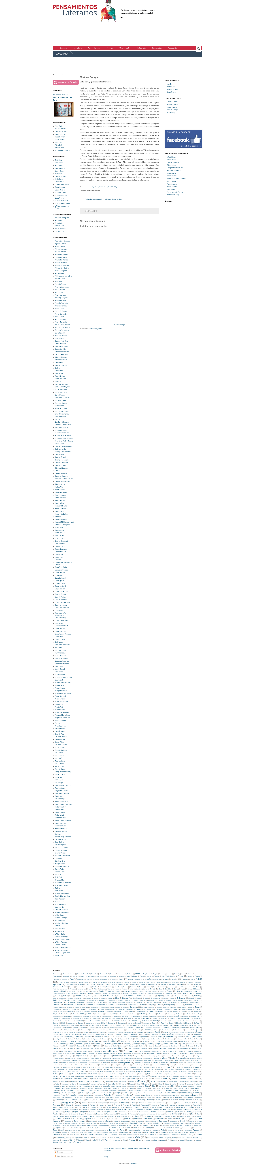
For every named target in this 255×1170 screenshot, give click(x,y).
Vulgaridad (147, 1140)
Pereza (88, 1095)
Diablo (63, 1023)
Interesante (164, 1062)
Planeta (158, 1097)
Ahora (142, 976)
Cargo (92, 995)
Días (177, 1025)
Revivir (167, 1114)
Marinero (183, 1071)
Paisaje (63, 1090)
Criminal (183, 1009)
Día (171, 1025)
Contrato (69, 1007)
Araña (87, 984)
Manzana (148, 1071)
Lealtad (77, 1067)
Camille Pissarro (173, 162)
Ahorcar (149, 976)
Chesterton (59, 363)
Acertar (163, 974)
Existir (180, 1037)
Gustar (64, 1048)
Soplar (64, 1125)
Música (141, 1081)
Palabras (81, 1091)
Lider (54, 1069)
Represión (197, 1111)
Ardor (107, 984)
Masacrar (197, 1071)
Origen (139, 1088)
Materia (73, 1074)
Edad (184, 1025)
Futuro (174, 1043)
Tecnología (148, 1128)
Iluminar (191, 1053)
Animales (142, 982)
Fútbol (55, 1046)
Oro (159, 1088)
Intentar (155, 1062)
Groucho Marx (172, 107)
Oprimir (90, 1088)
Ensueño (138, 1030)
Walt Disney (171, 113)
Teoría (62, 1130)
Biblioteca (196, 989)
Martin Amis (59, 707)
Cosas (197, 1007)
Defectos (142, 1014)
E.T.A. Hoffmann (61, 390)
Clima (198, 998)
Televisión (169, 1128)
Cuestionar (117, 1011)
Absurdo (94, 974)
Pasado (159, 1091)
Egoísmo (67, 1027)
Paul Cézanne (172, 184)
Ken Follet (58, 647)
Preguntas (68, 1102)
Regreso (91, 1111)
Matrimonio (83, 1074)
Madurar (179, 1069)
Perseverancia (184, 1095)
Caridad (98, 995)
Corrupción (182, 1007)
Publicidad (63, 1107)
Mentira (62, 1076)
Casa (113, 995)
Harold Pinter (60, 490)
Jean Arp (58, 560)
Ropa (92, 1116)
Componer (187, 1000)
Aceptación (146, 974)
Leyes (153, 1067)
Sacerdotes (158, 1116)
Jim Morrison (59, 182)
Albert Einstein (60, 129)
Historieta (96, 1051)
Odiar (147, 1086)
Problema (56, 1105)
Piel (134, 1097)
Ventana (183, 1134)
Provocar (163, 1105)
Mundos (108, 1081)
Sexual (116, 1121)
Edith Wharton (60, 395)
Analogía (94, 982)
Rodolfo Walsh (60, 826)
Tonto (163, 1130)
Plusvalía (199, 1097)
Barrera (117, 989)
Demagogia (66, 1016)
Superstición (198, 1125)
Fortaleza (79, 1043)
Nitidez (160, 1084)
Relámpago (123, 1111)
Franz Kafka (59, 444)
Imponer (107, 1056)
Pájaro (100, 1107)
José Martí (59, 610)
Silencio (183, 1121)
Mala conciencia (73, 1071)
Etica (105, 1036)
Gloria (114, 1046)
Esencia (199, 1032)
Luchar (105, 1069)
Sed (80, 1118)
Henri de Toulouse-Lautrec (176, 179)
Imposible (127, 1056)
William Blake (60, 934)
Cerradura (62, 998)
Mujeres (89, 1082)
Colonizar (102, 1000)
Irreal (115, 1065)
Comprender (57, 1002)
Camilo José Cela (61, 341)
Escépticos (190, 1032)
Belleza (152, 989)
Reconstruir (119, 1109)
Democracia (95, 1016)
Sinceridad (58, 1123)
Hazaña (144, 1048)
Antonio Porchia (61, 306)
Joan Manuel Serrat (62, 184)
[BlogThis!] (89, 211)
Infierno (164, 1058)
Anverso (182, 982)
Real (198, 1107)
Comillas (160, 1000)
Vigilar (168, 1137)
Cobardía (66, 1000)
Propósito (135, 1105)
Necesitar (122, 1084)
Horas (172, 1051)
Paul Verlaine (60, 761)
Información (182, 1058)
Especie (91, 1034)
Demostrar (125, 1016)
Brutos (154, 991)
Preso (134, 1103)
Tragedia (72, 1132)
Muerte (64, 1081)
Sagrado (167, 1116)
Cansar (176, 993)
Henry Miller (59, 503)
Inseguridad (148, 1060)
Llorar (76, 1069)
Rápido (125, 1116)
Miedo (144, 1076)
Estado (188, 1034)
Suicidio (179, 1125)
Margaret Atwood (61, 691)
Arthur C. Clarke (61, 311)
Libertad (166, 1067)
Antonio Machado (61, 303)
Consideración (120, 1005)
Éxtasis (76, 1142)
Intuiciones (76, 1065)
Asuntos (78, 987)
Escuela (182, 1032)
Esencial (58, 1034)
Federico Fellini (172, 105)
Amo (192, 979)
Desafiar (169, 1016)
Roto (105, 1116)
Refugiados (59, 1111)
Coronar (151, 1007)
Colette (57, 368)
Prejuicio (84, 1103)
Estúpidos (88, 1037)
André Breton (60, 290)
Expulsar (122, 1039)
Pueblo (71, 1107)
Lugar (113, 1069)
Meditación (133, 1074)
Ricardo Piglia (60, 799)
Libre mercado (187, 1067)
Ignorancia (173, 1054)
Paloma (91, 1090)
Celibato (175, 995)
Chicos (96, 998)
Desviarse (173, 1021)
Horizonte (180, 1051)
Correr (165, 1007)
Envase (188, 1030)
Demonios (115, 1016)
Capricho (58, 995)
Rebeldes (84, 1109)
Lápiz (145, 1069)
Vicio (117, 1137)
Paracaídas (112, 1090)
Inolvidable (138, 1060)
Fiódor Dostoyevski (62, 433)
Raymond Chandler (62, 793)
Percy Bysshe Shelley (63, 772)
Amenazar (156, 979)
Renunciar (179, 1111)
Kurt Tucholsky (60, 650)
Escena (120, 1032)
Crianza (167, 1009)
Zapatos (174, 1140)
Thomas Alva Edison (62, 150)
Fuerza (150, 1044)
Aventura (73, 989)
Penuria (55, 1095)
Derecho (145, 1016)
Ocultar (139, 1086)
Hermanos (153, 1048)
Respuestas (123, 1114)
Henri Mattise (171, 173)
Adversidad (90, 976)
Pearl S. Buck (60, 769)
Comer (128, 1000)
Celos (182, 995)
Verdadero (60, 1137)
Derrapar (154, 1016)
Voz (140, 1140)
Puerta (79, 1107)
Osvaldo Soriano (61, 745)
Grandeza (174, 1046)
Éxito (69, 1142)
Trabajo (56, 1132)
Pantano (104, 1090)
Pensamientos (185, 1093)
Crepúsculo (149, 1009)
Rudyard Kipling (61, 831)
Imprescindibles (148, 1056)
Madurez (188, 1069)
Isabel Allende (60, 533)
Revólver (185, 1114)
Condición (130, 1002)
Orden (115, 1088)
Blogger (134, 1164)
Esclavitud (140, 1032)
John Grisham (60, 573)
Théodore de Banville (63, 883)
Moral (150, 1079)
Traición (80, 1132)
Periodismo (127, 1095)
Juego (141, 1065)
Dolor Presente (116, 1025)
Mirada (197, 1076)
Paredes (138, 1090)
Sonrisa (197, 1123)
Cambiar (96, 993)
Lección (84, 1067)
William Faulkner (61, 942)
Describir (137, 1018)
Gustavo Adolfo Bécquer (64, 479)
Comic (143, 1000)
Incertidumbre (59, 1058)
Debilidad (89, 1014)
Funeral (165, 1043)
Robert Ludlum (60, 807)
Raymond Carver (61, 791)
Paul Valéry (59, 758)
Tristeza (154, 1132)
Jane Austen (59, 557)
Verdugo (69, 1137)
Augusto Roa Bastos (62, 327)
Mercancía (90, 1076)
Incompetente (71, 1058)
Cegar (153, 995)
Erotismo (72, 1032)
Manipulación (130, 1071)
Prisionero (170, 1103)
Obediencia (88, 1086)
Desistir (55, 1021)
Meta (121, 1076)
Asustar (94, 987)
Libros (196, 1067)
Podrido (118, 1100)
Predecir (197, 1100)
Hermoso (163, 1048)
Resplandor (90, 1114)
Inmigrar (94, 1060)
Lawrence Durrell (61, 658)
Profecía (84, 1105)
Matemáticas (64, 1074)
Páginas (93, 1107)
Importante (117, 1056)
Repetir (188, 1111)
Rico (198, 1114)
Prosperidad (145, 1105)
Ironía (109, 1065)
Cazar (147, 995)
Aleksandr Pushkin (62, 265)
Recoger (100, 1109)
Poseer (158, 1100)
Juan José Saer (60, 631)
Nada (200, 1081)
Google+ (107, 1157)
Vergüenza (77, 1137)
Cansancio (168, 993)
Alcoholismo (171, 976)
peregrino (190, 1140)
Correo (159, 1007)
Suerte (129, 1125)
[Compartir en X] (92, 211)
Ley (139, 1067)
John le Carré (60, 583)
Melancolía (150, 1074)
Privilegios (188, 1103)
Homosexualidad (143, 1051)
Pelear (111, 1093)
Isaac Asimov (60, 530)
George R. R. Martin (62, 460)
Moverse (55, 1081)
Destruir (155, 1021)
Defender (152, 1014)
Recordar (128, 1109)
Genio (90, 1046)
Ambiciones (138, 979)
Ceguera (160, 995)
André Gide (59, 292)
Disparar (55, 1025)
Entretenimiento (167, 1030)
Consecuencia (100, 1005)
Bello (160, 989)
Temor (177, 1128)
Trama (97, 1132)
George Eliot (59, 454)
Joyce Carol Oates (61, 620)
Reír (192, 1114)
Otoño (181, 1088)
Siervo (147, 1121)
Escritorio (174, 1032)
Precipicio (189, 1100)
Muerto (73, 1081)
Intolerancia (56, 1065)
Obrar (125, 1086)
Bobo (80, 991)
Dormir (134, 1025)
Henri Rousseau (172, 176)
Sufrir (164, 1125)
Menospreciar (180, 1074)
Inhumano (67, 1060)
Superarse (187, 1125)
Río (131, 1116)
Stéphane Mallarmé (62, 866)
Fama (198, 1039)
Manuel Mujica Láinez (63, 683)
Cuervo (109, 1011)
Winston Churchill (61, 950)
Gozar (157, 1046)
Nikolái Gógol (60, 731)
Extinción (138, 1039)
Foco (54, 1043)
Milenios (175, 1076)
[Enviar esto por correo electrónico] (86, 211)
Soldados (148, 1123)
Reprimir (56, 1114)
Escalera (94, 1032)
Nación (193, 1081)
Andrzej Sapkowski (62, 287)
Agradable (113, 976)
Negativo (146, 1084)
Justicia (154, 1065)
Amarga (130, 979)
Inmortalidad (110, 1060)
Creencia (130, 1009)
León (159, 1067)
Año (90, 989)
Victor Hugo (59, 915)
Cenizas (189, 995)
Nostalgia (56, 1086)
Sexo (108, 1121)
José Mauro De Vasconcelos (60, 614)
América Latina (83, 982)
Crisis (190, 1009)
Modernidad (114, 1078)
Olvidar (185, 1086)
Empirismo (148, 1027)
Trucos (171, 1132)
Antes (167, 982)
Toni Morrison (60, 899)
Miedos (153, 1076)
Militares (182, 1076)
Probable (197, 1103)
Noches (181, 1084)
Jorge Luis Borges (61, 591)
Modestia (124, 1078)
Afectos (105, 976)
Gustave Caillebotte (174, 171)
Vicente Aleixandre (62, 912)
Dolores (126, 1025)
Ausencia (163, 987)
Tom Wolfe (59, 891)
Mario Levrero (60, 699)
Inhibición (58, 1060)
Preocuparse (114, 1103)
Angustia (126, 982)
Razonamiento (180, 1107)
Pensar (196, 1093)
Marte (190, 1071)
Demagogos (76, 1016)
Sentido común (147, 1118)
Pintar (140, 1097)
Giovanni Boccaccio (62, 468)
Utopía (76, 1135)
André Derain (171, 160)
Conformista (173, 1002)
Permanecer (156, 1095)
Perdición (73, 1095)
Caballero (188, 991)
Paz (191, 1091)
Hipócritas (78, 1051)
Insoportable (178, 1060)
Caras (71, 995)
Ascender (197, 984)
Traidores (89, 1132)
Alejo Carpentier (61, 263)
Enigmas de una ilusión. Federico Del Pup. (62, 97)
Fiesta (158, 1041)
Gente (97, 1046)
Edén (197, 1025)
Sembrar (104, 1118)
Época (62, 1142)
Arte (180, 984)
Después (98, 1021)
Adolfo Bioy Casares (62, 241)
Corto (190, 1007)
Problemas (67, 1105)
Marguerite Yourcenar (63, 693)
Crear (82, 1009)
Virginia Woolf (60, 920)
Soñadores (80, 1125)
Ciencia (125, 998)
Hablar (102, 1048)
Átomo (198, 1140)
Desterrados (107, 1021)
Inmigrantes (85, 1060)
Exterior (130, 1039)
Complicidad (178, 1000)
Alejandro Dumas (61, 260)
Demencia (86, 1016)
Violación (181, 1137)
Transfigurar (113, 1132)
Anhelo (134, 982)
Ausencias (171, 987)
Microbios (136, 1076)
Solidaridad (166, 1123)
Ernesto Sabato (60, 417)
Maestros (197, 1069)
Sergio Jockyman (61, 847)
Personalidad (66, 1097)
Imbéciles (99, 1056)
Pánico (107, 1107)
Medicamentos (104, 1074)
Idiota (158, 1053)
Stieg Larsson (60, 864)
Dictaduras (121, 1023)
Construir (142, 1005)
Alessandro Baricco (62, 268)
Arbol (93, 984)
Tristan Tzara (60, 902)
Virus (87, 1140)
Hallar (130, 1048)
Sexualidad (124, 1121)
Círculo (190, 1011)
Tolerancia (145, 1130)
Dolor (106, 1025)
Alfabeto (189, 976)
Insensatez (158, 1060)
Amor (199, 978)
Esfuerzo (67, 1034)
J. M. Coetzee (60, 538)
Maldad (83, 1072)
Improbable (158, 1056)
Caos (190, 993)
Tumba (184, 1132)
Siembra (140, 1121)
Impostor (137, 1056)
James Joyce (60, 546)
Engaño (102, 1030)
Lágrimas (138, 1069)
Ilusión (57, 1056)
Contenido (180, 1005)
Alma (72, 979)
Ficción (136, 1041)
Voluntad (132, 1140)
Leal (71, 1067)
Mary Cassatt (171, 181)
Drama (152, 1025)
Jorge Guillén (60, 589)
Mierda (160, 1076)
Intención (138, 1062)
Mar (161, 1071)
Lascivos (64, 1067)
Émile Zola (59, 956)
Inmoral (101, 1060)
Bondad (102, 991)
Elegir (99, 1028)
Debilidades (99, 1014)
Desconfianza (106, 1018)
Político (141, 1100)
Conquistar (79, 1005)
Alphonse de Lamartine (63, 276)
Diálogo (91, 1025)
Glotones (122, 1046)
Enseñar (129, 1030)
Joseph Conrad (60, 594)
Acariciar (112, 974)
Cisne (165, 998)
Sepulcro (186, 1118)
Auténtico (56, 989)
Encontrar (194, 1027)
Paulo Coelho (60, 766)
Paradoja (122, 1090)
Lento (124, 1067)
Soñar (89, 1125)
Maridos (175, 1071)
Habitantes (94, 1048)
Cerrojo (69, 998)
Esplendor (154, 1034)
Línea (165, 1069)
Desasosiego (77, 1018)
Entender (147, 1030)
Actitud (176, 974)
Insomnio (168, 1060)
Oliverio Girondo (61, 737)
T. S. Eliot (58, 877)
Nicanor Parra (60, 729)
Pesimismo (99, 1097)
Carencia (78, 995)
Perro (175, 1095)
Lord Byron (59, 672)
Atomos (125, 987)
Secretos (67, 1118)
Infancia (147, 1058)
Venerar (166, 1134)
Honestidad (155, 1051)
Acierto (169, 974)
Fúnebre (197, 1043)
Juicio (148, 1065)
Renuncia (170, 1111)
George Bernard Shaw (63, 452)
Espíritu (170, 1034)
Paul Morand (59, 756)
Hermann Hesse (61, 509)
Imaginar (91, 1056)
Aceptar (155, 974)
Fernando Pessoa (61, 427)
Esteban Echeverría (62, 422)
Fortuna (87, 1043)
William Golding (61, 945)
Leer (98, 1067)
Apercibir (197, 982)
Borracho (111, 991)
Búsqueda (179, 991)
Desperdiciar (89, 1021)
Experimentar (61, 1039)
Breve (118, 991)
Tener (55, 1130)
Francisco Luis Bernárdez (64, 438)
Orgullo (131, 1088)
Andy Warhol (59, 220)
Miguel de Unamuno (62, 718)
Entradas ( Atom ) (96, 329)
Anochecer (150, 982)
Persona (195, 1095)
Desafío (176, 1016)
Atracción (133, 987)
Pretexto (141, 1103)
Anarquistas (103, 982)
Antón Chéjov (60, 308)
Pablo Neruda (60, 747)
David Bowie (59, 171)
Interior (173, 1062)
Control (77, 1007)
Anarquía (112, 982)
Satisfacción (198, 1116)
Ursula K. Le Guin (61, 910)
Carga (86, 995)
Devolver (197, 1021)
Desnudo (71, 1021)
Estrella (61, 1036)
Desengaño (163, 1018)
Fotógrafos (107, 1043)
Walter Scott (59, 931)
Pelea (104, 1093)
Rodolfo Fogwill (60, 823)
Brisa (140, 991)
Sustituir (92, 1128)
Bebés (145, 989)
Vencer (152, 1134)
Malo (101, 1071)
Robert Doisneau (173, 89)
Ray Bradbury (60, 788)
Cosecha (56, 1009)
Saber (137, 1116)
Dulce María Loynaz (62, 387)
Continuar (199, 1005)
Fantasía (73, 1041)
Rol (79, 1116)
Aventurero (82, 989)
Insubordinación (95, 1062)
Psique (55, 1107)
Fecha (104, 1041)
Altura (88, 979)
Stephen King (60, 861)
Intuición (85, 1065)
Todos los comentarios (64, 1156)
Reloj (115, 1111)
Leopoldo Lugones (62, 661)
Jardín (128, 1065)
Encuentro (56, 1030)
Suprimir (75, 1128)
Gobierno (142, 1046)
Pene (162, 1093)
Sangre (189, 1116)
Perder (63, 1095)
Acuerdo (197, 974)
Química (146, 1107)
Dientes (130, 1023)
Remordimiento (143, 1111)
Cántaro (175, 1011)
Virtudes (80, 1140)
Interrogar (182, 1062)
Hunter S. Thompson (62, 525)
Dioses (171, 1023)
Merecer (109, 1076)
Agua (127, 976)
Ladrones (187, 1065)
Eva (111, 1036)
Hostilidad (197, 1051)
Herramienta (172, 1048)
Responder (99, 1114)
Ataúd (102, 987)
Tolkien (57, 888)
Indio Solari (59, 179)
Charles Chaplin (172, 102)
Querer (138, 1107)
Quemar (130, 1107)
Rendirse (162, 1111)
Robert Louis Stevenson (64, 804)
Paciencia (195, 1088)
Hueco (60, 1053)
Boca (86, 991)
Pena (134, 1093)
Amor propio (64, 982)
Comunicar (80, 1002)
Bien (63, 991)
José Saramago (61, 618)
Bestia (183, 989)
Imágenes (199, 1056)
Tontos (170, 1130)
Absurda (85, 974)
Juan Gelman (60, 628)
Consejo (110, 1005)
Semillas (111, 1118)
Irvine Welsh (59, 527)
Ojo (168, 1086)
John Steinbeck (60, 578)
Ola (179, 1086)
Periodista (137, 1095)
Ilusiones (199, 1053)
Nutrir (80, 1086)
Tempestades (186, 1128)
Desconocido (116, 1018)
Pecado (56, 1093)
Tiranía (137, 1130)
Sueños (145, 1125)
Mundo (98, 1081)
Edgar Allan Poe (61, 392)
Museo (116, 1081)
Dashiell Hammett (61, 384)
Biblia (189, 989)
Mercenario (99, 1076)
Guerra (55, 1048)
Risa (61, 1116)
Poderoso (110, 1100)
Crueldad (70, 1011)
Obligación (106, 1086)
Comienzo (151, 1000)
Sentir (170, 1119)
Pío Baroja (59, 783)
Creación (74, 1009)
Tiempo (112, 1130)
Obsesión (132, 1086)
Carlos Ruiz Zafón (61, 346)
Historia (86, 1051)
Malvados (109, 1071)
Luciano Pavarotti (61, 201)
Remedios (133, 1111)
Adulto (82, 976)
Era (65, 1032)
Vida (137, 1137)
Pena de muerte (154, 1093)
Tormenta (178, 1130)
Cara (65, 995)
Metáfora (128, 1076)
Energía (75, 1030)
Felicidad (112, 1041)
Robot (74, 1116)
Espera (125, 1034)
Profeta (109, 1105)
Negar (139, 1084)
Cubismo (86, 1011)
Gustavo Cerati (60, 176)
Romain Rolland (61, 828)
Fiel (152, 1041)
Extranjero (147, 1039)
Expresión (114, 1039)
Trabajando (187, 1130)
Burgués (161, 991)
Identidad (150, 1054)
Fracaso (127, 1044)
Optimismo (98, 1088)
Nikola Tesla (59, 148)
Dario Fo (58, 382)
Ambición (148, 979)
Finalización (183, 1041)
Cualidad (78, 1011)
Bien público (72, 991)
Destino (134, 1021)
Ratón (154, 1107)
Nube (63, 1086)
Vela (135, 1134)
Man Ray (170, 84)
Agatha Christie (60, 244)
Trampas (105, 1132)
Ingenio (199, 1058)
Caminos (134, 993)
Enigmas (111, 1030)
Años (95, 989)
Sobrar (112, 1123)
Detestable (181, 1021)
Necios (131, 1084)
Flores (192, 1041)
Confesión (139, 1002)
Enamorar (165, 1028)
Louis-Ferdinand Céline (63, 677)
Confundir (183, 1002)
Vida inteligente (152, 1137)
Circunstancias (155, 998)
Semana (96, 1118)
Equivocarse (57, 1032)
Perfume (117, 1095)
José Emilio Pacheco (62, 602)
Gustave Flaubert (61, 476)
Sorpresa (71, 1125)
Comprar (196, 1000)
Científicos (136, 998)
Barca (110, 989)
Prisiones (179, 1103)
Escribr (166, 1032)
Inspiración (188, 1060)
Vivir (106, 1140)
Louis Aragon (60, 674)
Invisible (101, 1065)
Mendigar (170, 1074)
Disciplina (179, 1023)
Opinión (199, 1086)
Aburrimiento (103, 974)
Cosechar (65, 1009)
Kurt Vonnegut (60, 653)
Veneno (159, 1134)
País (197, 1091)
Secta (74, 1118)
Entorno (156, 1030)
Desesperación (183, 1018)
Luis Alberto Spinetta (62, 203)
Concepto (90, 1002)
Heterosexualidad (184, 1048)
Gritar (198, 1046)
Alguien (197, 976)
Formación (62, 1043)
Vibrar (111, 1137)
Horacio (58, 517)
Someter (175, 1123)
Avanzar (64, 989)
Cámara (168, 1011)
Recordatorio (139, 1109)
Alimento (64, 979)
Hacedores (112, 1048)
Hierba (195, 1048)
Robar (67, 1116)
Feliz (128, 1041)
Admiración (66, 976)
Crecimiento (110, 1009)
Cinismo (145, 998)
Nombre (197, 1084)
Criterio (197, 1009)
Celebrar (168, 995)
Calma (89, 993)
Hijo (201, 1048)
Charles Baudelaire (62, 352)
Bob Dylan (59, 163)
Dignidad (138, 1023)
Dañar (68, 1014)
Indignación (139, 1058)
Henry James (60, 500)
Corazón (133, 1007)
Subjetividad (104, 1125)
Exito (187, 1037)
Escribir (157, 1032)
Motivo (191, 1078)
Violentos (56, 1140)
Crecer (102, 1009)
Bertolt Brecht (60, 333)
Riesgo (55, 1116)
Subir (95, 1125)
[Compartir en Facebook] (95, 211)
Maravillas (168, 1071)
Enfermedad (85, 1030)
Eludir (106, 1027)
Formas (71, 1043)
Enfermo (94, 1030)
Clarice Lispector (61, 365)
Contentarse (189, 1005)
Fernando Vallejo (61, 430)
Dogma (98, 1025)
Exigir (160, 1036)
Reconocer (109, 1109)
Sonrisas (56, 1125)
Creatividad (92, 1009)
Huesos (67, 1053)
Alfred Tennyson (61, 271)
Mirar (55, 1079)
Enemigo (66, 1030)
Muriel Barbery (60, 726)
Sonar (182, 1123)
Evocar (125, 1036)
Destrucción (145, 1021)
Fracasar (116, 1044)
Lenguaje (117, 1067)
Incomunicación (94, 1058)
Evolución (133, 1036)
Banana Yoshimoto (62, 330)
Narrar (74, 1084)
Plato (184, 1097)
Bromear (147, 991)
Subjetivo (113, 1125)
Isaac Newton (60, 137)
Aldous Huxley (60, 252)
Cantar (184, 993)
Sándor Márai (60, 872)
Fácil (183, 1043)
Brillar (134, 991)
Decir (114, 1014)
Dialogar (80, 1023)
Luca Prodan (59, 198)
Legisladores (108, 1067)
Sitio (95, 1123)
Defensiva (171, 1014)
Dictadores (111, 1023)
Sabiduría (147, 1116)
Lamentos (56, 1067)
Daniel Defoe (60, 376)
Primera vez (151, 1103)
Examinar (152, 1036)
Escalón (102, 1032)
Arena (113, 984)
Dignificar (146, 1023)
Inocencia (120, 1060)
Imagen (70, 1056)
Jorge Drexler (60, 190)
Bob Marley (59, 165)
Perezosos (97, 1095)
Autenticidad (181, 987)
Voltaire (58, 926)
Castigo (119, 995)
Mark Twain (59, 704)
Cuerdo (93, 1011)
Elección (83, 1027)
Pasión (168, 1091)
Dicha (103, 1023)
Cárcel (183, 1011)
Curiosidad (159, 1011)
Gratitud (182, 1046)
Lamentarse (196, 1065)
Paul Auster (59, 753)
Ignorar (183, 1053)
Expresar (105, 1039)
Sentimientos (160, 1119)
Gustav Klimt (59, 226)
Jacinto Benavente (62, 541)
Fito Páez (58, 174)
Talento (127, 1128)
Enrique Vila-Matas (62, 411)
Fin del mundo (167, 1041)
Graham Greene (61, 473)
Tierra (122, 1130)
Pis (145, 1097)
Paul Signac (171, 189)
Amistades (184, 979)
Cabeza (196, 991)
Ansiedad (160, 982)
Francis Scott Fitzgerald (63, 435)
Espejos (117, 1034)
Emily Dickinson (61, 408)
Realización (74, 1109)
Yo (168, 1140)
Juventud (163, 1065)
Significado (163, 1121)
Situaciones (103, 1123)
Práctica (187, 1105)
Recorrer (149, 1109)
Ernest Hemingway (62, 414)
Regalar (75, 1111)
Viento (161, 1137)
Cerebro (197, 995)
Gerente (107, 1046)
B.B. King (58, 160)
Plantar (177, 1097)
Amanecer (113, 979)
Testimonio (91, 1130)
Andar (119, 982)
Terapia (69, 1130)
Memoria (160, 1074)
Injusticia (76, 1060)
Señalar (133, 1121)
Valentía (91, 1134)
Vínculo (162, 1140)
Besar (176, 989)
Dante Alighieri (60, 379)
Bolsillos (93, 991)
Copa (112, 1007)
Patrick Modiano (61, 750)
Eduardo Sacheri (61, 403)
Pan (97, 1090)
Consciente (89, 1005)
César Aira (59, 371)
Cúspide (55, 1014)
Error (79, 1032)
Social (125, 1123)
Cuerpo (101, 1012)
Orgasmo (123, 1088)
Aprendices (69, 984)
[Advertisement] (209, 22)
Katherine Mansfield (62, 645)
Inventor (93, 1065)
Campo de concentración (154, 993)
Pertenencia (90, 1097)
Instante (55, 1062)
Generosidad (81, 1046)
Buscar (169, 991)
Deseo (172, 1018)
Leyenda (146, 1067)
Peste (117, 1097)
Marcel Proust (60, 688)
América (73, 982)
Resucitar (133, 1114)
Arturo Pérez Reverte (62, 325)
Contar (159, 1005)
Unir (198, 1132)
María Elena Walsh (62, 712)
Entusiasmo (178, 1030)
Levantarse (132, 1067)
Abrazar (72, 974)
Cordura (144, 1007)
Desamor (185, 1016)
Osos (174, 1088)
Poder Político (100, 1100)
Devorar (55, 1023)
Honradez (164, 1051)
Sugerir (172, 1125)
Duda (158, 1025)
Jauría (134, 1065)
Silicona (191, 1121)
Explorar (78, 1039)
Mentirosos (80, 1076)
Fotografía (97, 1044)
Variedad (123, 1134)
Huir (73, 1053)
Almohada (80, 979)
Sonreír (189, 1123)
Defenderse (161, 1014)
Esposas (162, 1034)
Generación (69, 1046)
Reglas (83, 1111)
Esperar (144, 1034)
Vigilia (174, 1137)
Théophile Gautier (61, 885)
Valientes (99, 1134)
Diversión (83, 1025)
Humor (106, 1053)
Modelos (106, 1078)
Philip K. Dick (60, 775)
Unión (64, 1134)
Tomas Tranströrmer (62, 893)
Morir (165, 1078)
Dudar (165, 1025)
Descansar (95, 1018)
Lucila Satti (59, 680)
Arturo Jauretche (61, 322)
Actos (183, 974)
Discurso (188, 1023)
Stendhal (58, 858)
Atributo (141, 987)
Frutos (135, 1043)
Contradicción (59, 1007)
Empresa (156, 1027)
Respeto (81, 1114)
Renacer (153, 1111)
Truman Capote (60, 904)
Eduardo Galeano (61, 400)
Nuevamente (72, 1086)
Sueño (137, 1125)
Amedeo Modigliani (62, 218)
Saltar (174, 1116)
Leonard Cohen (61, 193)
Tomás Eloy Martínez (62, 896)
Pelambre (97, 1093)
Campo (142, 993)
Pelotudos (127, 1093)
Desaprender (66, 1018)
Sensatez (128, 1118)
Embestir (113, 1027)
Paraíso (130, 1090)
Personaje (56, 1097)
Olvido (192, 1086)
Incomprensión (82, 1058)
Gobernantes (131, 1046)
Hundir (113, 1053)
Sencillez (120, 1118)
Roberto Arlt (59, 815)
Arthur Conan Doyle (62, 314)
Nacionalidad (173, 1081)
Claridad (191, 998)
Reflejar (188, 1109)
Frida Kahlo (59, 223)
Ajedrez (156, 976)
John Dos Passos (61, 570)
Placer (151, 1097)
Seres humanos (79, 1121)
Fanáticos (81, 1041)
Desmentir (63, 1021)
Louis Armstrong (61, 195)
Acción (137, 974)
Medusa (142, 1074)
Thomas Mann (60, 880)
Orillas (154, 1088)
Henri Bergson (60, 495)
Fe (97, 1041)
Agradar (121, 976)
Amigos (165, 979)
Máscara (131, 1081)
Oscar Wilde (59, 742)
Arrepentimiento (153, 984)
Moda (99, 1078)
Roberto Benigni (172, 110)
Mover (198, 1078)
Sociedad (133, 1123)
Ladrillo (179, 1065)
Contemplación (169, 1005)
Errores (86, 1032)
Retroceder (151, 1114)
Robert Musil (59, 810)
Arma (127, 984)
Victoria (130, 1137)
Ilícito (63, 1056)
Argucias (120, 984)
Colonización (93, 1000)
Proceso (76, 1105)
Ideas (141, 1054)
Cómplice (197, 1011)
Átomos (55, 1142)
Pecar (76, 1093)
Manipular (139, 1071)
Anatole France (60, 284)
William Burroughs (61, 937)
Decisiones (123, 1014)
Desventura (164, 1021)
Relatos (99, 1111)
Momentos (133, 1079)
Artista (188, 984)
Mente (189, 1074)
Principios (161, 1103)
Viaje (91, 1137)
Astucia (71, 987)
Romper (85, 1116)
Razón (190, 1107)
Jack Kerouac (60, 544)
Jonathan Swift (60, 586)
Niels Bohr (59, 145)
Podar (82, 1100)
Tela (162, 1128)
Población (59, 1100)
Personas (78, 1097)
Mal (63, 1072)
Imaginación (79, 1056)
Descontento (128, 1018)
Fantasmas (63, 1041)
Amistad (174, 979)
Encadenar (175, 1027)
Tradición (64, 1132)
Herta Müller (59, 511)
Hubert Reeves (60, 134)
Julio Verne (59, 642)
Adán (98, 976)
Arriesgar (163, 984)
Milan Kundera (60, 720)
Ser (192, 1119)
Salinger (58, 834)
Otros (187, 1088)
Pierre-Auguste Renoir (175, 192)
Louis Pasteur (60, 140)
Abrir (78, 974)
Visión (94, 1140)
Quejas (122, 1107)
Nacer (153, 1082)
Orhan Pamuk (60, 739)
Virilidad (64, 1140)
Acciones (130, 974)
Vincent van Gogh (173, 195)
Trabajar (196, 1130)
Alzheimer (95, 979)
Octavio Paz (59, 734)
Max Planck (59, 142)
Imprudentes (189, 1056)
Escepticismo (129, 1032)
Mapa (155, 1071)
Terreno (76, 1130)
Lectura (91, 1067)
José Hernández (61, 605)
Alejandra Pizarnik (61, 254)
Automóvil (191, 987)
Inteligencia (125, 1062)
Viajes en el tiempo (101, 1137)
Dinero (154, 1023)
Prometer (126, 1105)
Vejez (130, 1134)
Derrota (161, 1016)
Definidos (188, 1014)
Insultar (105, 1062)
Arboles (100, 984)
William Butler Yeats (62, 939)
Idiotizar (165, 1053)
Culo (125, 1011)
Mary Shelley (60, 710)
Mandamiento (119, 1071)
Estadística (196, 1034)
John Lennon (60, 187)
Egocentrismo (57, 1027)
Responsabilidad (111, 1114)
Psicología (196, 1105)
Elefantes (92, 1027)
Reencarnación (177, 1109)
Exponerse (96, 1039)
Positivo (173, 1100)
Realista (65, 1109)
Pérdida (114, 1107)
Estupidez (78, 1037)
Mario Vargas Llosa (62, 702)
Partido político (148, 1090)
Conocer (56, 1005)
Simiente (199, 1121)
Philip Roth (59, 777)
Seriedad (92, 1121)
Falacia (179, 1039)
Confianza (148, 1002)
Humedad (92, 1053)
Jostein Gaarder (61, 600)
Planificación (169, 1097)
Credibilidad (120, 1009)
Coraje (125, 1007)
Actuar (190, 974)
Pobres (67, 1100)
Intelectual (114, 1062)
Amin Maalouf (60, 279)
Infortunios (191, 1058)
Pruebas (180, 1105)
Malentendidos (93, 1071)
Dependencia (135, 1016)
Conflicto (164, 1002)
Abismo (64, 974)
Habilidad (86, 1048)
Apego (190, 982)
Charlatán (88, 998)
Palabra (71, 1091)
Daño (74, 1014)
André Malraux (60, 295)
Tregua (146, 1132)
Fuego (143, 1043)
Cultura (150, 1012)
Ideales (126, 1053)
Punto (86, 1107)
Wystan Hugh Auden (62, 953)
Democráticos (106, 1016)
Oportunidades (71, 1088)
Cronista (62, 1011)
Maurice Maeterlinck (62, 715)
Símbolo (113, 1128)
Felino (122, 1041)
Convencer (94, 1007)
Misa (62, 1078)
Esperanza (133, 1034)
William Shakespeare (63, 948)
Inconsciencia (106, 1058)
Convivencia (104, 1007)
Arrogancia (172, 984)
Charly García (60, 168)
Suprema (58, 1128)
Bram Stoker (59, 338)
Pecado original (66, 1093)
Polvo (125, 1100)
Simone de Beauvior (62, 856)
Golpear (149, 1046)
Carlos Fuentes (60, 344)
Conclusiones (112, 1002)
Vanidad (114, 1134)
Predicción (56, 1103)
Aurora (155, 987)
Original (146, 1088)
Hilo (62, 1051)
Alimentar (56, 979)
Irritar (121, 1065)
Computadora (70, 1002)
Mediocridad (116, 1074)
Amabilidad (103, 979)
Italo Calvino (59, 536)
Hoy (54, 1053)
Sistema (89, 1123)
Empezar (139, 1027)
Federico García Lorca (63, 425)
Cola (74, 1000)
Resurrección (142, 1114)
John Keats (59, 575)
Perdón (80, 1095)
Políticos (150, 1100)
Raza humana (169, 1107)
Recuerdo (166, 1109)
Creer (138, 1009)
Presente (124, 1103)
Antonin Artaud (60, 300)
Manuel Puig (59, 685)
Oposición (82, 1088)
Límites (158, 1069)
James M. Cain (60, 552)
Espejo (109, 1034)
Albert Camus (60, 246)
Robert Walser (60, 812)
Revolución (176, 1114)
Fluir (198, 1041)
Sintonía (75, 1123)
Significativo (173, 1121)
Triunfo (163, 1132)
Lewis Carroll (60, 669)
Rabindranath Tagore (63, 785)
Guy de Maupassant (62, 481)
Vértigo (155, 1140)
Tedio (156, 1128)
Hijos (56, 1051)
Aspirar (64, 987)
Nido (153, 1084)
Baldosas (103, 989)
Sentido (137, 1119)
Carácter (106, 995)
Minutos (190, 1076)
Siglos (154, 1121)
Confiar (156, 1002)
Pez (122, 1097)
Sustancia (84, 1128)
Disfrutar (197, 1023)
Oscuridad (166, 1088)
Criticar (55, 1011)
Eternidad (98, 1036)
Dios (162, 1023)
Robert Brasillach (61, 801)
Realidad (56, 1109)
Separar (177, 1118)
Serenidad (68, 1121)
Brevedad (126, 991)
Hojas (104, 1051)
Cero (54, 998)
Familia (55, 1041)
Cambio (104, 993)
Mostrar (183, 1078)
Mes (116, 1076)
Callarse (81, 993)
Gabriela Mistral (61, 449)
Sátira (99, 1128)
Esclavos (149, 1032)
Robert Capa (171, 87)
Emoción (130, 1027)
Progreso (117, 1105)
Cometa (136, 1000)
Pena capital (142, 1093)
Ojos (172, 1086)
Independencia (118, 1058)
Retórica (160, 1114)
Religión (107, 1112)
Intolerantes (66, 1065)
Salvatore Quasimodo (63, 837)
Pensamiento (171, 1093)
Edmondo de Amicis (62, 398)
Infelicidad (156, 1058)
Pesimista (109, 1097)
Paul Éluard (59, 764)
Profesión (93, 1105)
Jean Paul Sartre (61, 567)
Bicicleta (55, 991)
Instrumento (83, 1062)
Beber (131, 989)
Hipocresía (69, 1051)
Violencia (196, 1138)
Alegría (180, 976)
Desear (155, 1018)
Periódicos (146, 1095)
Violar (188, 1137)
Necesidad (112, 1084)
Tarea (135, 1128)
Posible (165, 1100)
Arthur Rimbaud (61, 319)
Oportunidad (59, 1088)
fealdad (182, 1140)
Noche (174, 1084)
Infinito (172, 1058)
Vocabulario (116, 1140)
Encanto (184, 1027)
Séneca (58, 874)
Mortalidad (175, 1078)
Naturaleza (83, 1084)
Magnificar (56, 1071)
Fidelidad (145, 1041)
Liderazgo (62, 1069)
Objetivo (97, 1086)
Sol (141, 1123)
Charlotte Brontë (61, 360)
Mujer (81, 1082)
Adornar (75, 976)
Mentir (55, 1076)
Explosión (87, 1039)
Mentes (197, 1074)
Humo (100, 1053)
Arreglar (143, 984)
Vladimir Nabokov (61, 923)
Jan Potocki (59, 555)
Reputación (64, 1114)
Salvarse (181, 1116)
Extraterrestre (169, 1039)
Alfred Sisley (171, 157)
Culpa (131, 1011)
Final (175, 1041)
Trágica (177, 1132)
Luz (131, 1069)
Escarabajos (111, 1032)
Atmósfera (117, 987)
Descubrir (145, 1018)
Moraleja (157, 1078)
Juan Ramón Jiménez (63, 634)
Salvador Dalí (60, 231)
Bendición (168, 989)
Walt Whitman (60, 929)
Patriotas (184, 1090)
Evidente (117, 1036)
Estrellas (69, 1036)
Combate (120, 1000)
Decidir (107, 1014)
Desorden (79, 1021)
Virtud (71, 1140)
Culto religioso (140, 1011)
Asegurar (56, 987)
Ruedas (111, 1116)
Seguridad (87, 1118)
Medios (124, 1074)
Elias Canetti (59, 406)
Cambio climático (114, 993)
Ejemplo (75, 1027)
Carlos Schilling (61, 349)
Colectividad (82, 1000)
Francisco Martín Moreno (64, 441)
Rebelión (92, 1109)
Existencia (168, 1036)
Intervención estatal (194, 1062)
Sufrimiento (155, 1125)
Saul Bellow (59, 842)
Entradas (59, 1152)
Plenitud (190, 1097)
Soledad (156, 1123)
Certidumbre (78, 998)
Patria (176, 1090)
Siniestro (67, 1123)
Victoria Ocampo (61, 918)
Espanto (83, 1034)
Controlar (85, 1007)
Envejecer (196, 1030)
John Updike (59, 581)
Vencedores (143, 1134)
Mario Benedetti (61, 696)
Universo (56, 1135)
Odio (153, 1086)
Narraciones (65, 1084)
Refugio (67, 1111)
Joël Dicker (59, 623)
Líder (151, 1069)
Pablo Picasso (60, 228)
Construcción (132, 1005)
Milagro (168, 1076)
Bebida (138, 989)
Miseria (77, 1078)
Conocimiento (68, 1005)
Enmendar (120, 1030)
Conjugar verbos (194, 1002)
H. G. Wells (59, 487)
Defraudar (197, 1014)
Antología (175, 982)
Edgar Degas (171, 165)
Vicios (123, 1137)
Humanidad (81, 1054)
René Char (59, 796)
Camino (125, 993)
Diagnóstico (71, 1023)
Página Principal (120, 325)
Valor (107, 1135)
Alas (163, 976)
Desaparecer (195, 1016)
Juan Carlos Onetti (62, 626)
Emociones (121, 1027)
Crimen (175, 1009)
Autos (198, 987)
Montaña (142, 1078)
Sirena (82, 1123)
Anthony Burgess (61, 298)
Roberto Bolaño (61, 818)
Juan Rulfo (59, 637)
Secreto (58, 1119)
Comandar (112, 1000)
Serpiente (101, 1121)
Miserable (69, 1078)
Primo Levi (59, 780)
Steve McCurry (172, 92)
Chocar (109, 998)
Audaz (148, 987)
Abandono (56, 974)
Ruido (118, 1116)
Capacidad (198, 993)
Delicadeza (56, 1016)
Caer (68, 993)
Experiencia (197, 1037)
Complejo (168, 1000)
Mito (93, 1078)
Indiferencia (129, 1058)
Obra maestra (116, 1086)
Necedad (102, 1084)
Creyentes (159, 1009)
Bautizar (124, 989)
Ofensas (161, 1086)
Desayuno (86, 1018)
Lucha (98, 1069)
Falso (185, 1039)
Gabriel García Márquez (63, 446)
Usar (70, 1134)
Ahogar (134, 976)
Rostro (98, 1116)
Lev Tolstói (59, 666)
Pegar (90, 1093)
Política (132, 1100)
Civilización (181, 998)
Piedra (128, 1097)
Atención (109, 987)
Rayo (160, 1107)
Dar (62, 1014)
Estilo (54, 1036)
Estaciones (180, 1034)
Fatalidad (91, 1041)
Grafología (165, 1046)
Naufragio (94, 1084)
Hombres (129, 1051)
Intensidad (146, 1062)
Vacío (84, 1134)
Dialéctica (89, 1023)
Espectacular (100, 1034)
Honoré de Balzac (61, 514)
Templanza (196, 1128)
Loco (82, 1069)
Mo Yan (58, 723)
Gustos (78, 1048)
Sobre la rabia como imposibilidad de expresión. (103, 199)
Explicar (70, 1039)
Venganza (175, 1134)
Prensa (92, 1103)
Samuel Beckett (60, 839)
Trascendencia (136, 1132)
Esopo (57, 419)
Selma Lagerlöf (60, 845)
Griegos (190, 1046)
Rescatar (73, 1114)
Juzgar (171, 1065)
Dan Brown (59, 373)
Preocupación (102, 1103)
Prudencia (172, 1105)
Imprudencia (178, 1056)
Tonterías (155, 1130)
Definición (179, 1014)
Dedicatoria (133, 1014)
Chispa (103, 998)
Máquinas (123, 1081)
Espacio (75, 1034)
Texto (104, 1130)
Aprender (57, 984)
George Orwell (60, 457)
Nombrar (189, 1084)
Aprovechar (79, 984)
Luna (125, 1069)
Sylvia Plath (59, 869)
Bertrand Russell (61, 336)
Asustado (87, 987)
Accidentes (121, 974)
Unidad (192, 1132)
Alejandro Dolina (61, 257)
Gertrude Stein (60, 465)
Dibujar (97, 1023)
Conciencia (100, 1002)
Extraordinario (157, 1039)
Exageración (143, 1036)
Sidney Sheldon (61, 850)
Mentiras (72, 1076)
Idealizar (134, 1053)
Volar (124, 1140)
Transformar (124, 1132)
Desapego (56, 1018)
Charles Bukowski (61, 354)
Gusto (71, 1048)
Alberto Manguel (61, 249)
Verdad (199, 1134)
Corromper (173, 1007)
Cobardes (56, 1000)
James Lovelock (61, 549)
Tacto (120, 1128)
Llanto (70, 1069)
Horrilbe (188, 1051)
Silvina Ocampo (61, 853)
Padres (55, 1090)
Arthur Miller (59, 317)
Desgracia (196, 1018)
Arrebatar (135, 984)
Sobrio (118, 1123)
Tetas (99, 1130)
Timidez (130, 1130)
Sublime (121, 1125)
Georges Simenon (61, 463)
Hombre (113, 1051)
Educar (191, 1025)
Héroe (120, 1053)
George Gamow (61, 131)
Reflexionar (198, 1109)
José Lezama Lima (62, 608)
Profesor (101, 1105)
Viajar (85, 1137)
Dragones (144, 1025)
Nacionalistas (184, 1081)
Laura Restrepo (60, 656)
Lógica (172, 1069)
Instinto (63, 1062)
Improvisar (167, 1056)
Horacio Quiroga (61, 519)
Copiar (118, 1007)
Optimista (107, 1088)
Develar (190, 1021)
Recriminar (157, 1109)
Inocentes (129, 1060)
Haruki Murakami (61, 492)
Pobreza (74, 1100)
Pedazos (83, 1093)
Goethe (57, 471)
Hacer (120, 1048)
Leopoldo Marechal (62, 664)
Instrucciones (73, 1062)
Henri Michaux (60, 498)
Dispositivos (64, 1025)
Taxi (141, 1128)
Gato (61, 1046)
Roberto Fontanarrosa (63, 820)
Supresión (67, 1128)
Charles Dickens (61, 357)
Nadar (57, 1084)
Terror (83, 1130)
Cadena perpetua (58, 993)
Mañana (94, 1074)
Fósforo (189, 1043)
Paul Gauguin (172, 187)
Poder (88, 1100)
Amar (121, 979)
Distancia (74, 1025)
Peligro (118, 1093)
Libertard (177, 1067)
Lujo (119, 1069)
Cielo (117, 998)
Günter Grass (60, 484)
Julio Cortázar (60, 639)
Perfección (108, 1095)
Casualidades (128, 995)
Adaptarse (56, 976)
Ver (189, 1134)
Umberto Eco (60, 907)
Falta (191, 1039)
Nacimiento (162, 1081)
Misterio (85, 1079)
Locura (89, 1069)
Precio (181, 1100)
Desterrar (117, 1021)
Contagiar (151, 1005)
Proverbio (154, 1105)
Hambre (137, 1048)
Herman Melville (61, 506)
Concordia (121, 1002)
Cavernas (139, 995)
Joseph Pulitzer (60, 597)
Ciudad (171, 998)
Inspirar (197, 1060)
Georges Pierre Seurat (175, 168)
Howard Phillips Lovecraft (64, 522)
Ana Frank (59, 281)
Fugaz (158, 1043)
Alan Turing (59, 126)
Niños (167, 1084)
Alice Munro (59, 273)
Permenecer (167, 1095)
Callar (74, 993)
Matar (55, 1074)
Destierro (125, 1021)
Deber (81, 1014)
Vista (100, 1140)
